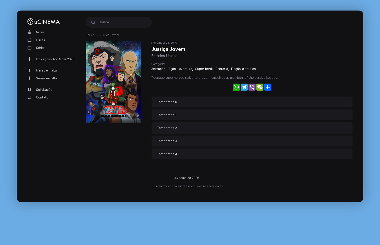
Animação (158, 69)
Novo (40, 32)
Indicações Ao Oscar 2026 (55, 59)
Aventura (185, 69)
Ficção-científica (243, 69)
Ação (172, 69)
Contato (42, 97)
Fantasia (222, 69)
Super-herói (204, 69)
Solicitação (44, 89)
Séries (40, 48)
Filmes (40, 40)
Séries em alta (46, 78)
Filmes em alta (46, 70)
